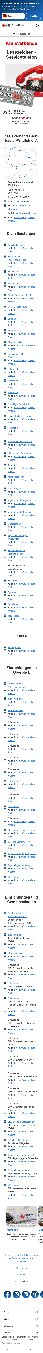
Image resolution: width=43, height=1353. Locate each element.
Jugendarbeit (14, 464)
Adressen (12, 1229)
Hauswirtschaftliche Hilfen (20, 441)
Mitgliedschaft (14, 523)
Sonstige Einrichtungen (19, 841)
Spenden (12, 592)
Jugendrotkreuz (15, 698)
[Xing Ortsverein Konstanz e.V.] (35, 1294)
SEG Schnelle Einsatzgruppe (21, 829)
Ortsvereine (13, 780)
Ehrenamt (12, 318)
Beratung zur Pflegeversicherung (17, 258)
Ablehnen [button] (11, 1350)
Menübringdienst (16, 488)
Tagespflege (13, 615)
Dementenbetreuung (17, 306)
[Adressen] (21, 1216)
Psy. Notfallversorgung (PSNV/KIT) (18, 537)
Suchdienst (13, 604)
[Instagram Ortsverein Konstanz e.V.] (17, 1294)
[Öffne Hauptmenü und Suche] (38, 26)
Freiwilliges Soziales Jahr (20, 404)
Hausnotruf (13, 427)
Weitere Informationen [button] (11, 1343)
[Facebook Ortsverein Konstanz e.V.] (7, 1294)
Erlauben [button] (32, 1350)
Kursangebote (14, 647)
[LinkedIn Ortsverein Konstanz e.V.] (26, 1294)
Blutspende (13, 283)
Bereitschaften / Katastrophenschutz (17, 685)
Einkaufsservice (15, 342)
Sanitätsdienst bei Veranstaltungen (16, 552)
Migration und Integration (20, 500)
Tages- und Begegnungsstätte (22, 853)
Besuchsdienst (15, 271)
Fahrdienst (13, 368)
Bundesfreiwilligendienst (19, 295)
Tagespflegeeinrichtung (19, 865)
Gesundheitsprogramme (19, 415)
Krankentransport (16, 476)
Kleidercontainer (15, 710)
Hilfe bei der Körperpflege (20, 453)
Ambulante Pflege (16, 244)
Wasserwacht (14, 876)
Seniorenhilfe (14, 580)
